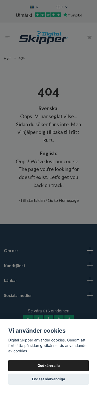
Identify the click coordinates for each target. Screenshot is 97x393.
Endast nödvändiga (48, 379)
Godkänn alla (49, 365)
